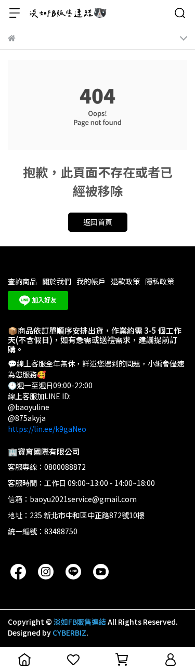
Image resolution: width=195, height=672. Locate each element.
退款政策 (125, 281)
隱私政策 (159, 281)
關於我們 (56, 281)
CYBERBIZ (69, 632)
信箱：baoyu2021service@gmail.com (72, 499)
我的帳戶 (91, 281)
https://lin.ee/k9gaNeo (47, 429)
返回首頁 (97, 222)
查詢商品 (22, 281)
